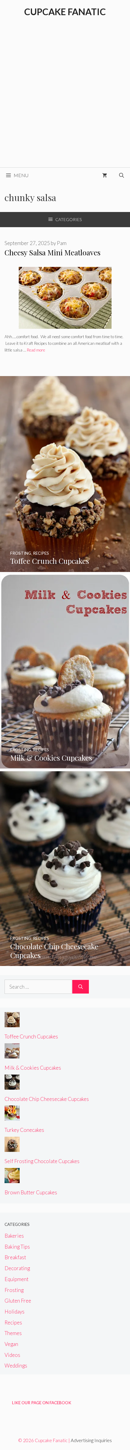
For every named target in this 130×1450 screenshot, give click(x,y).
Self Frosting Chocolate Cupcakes (42, 1161)
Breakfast (15, 1257)
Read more (36, 350)
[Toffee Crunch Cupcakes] (65, 568)
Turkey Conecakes (24, 1130)
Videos (12, 1355)
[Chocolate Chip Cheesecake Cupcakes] (65, 962)
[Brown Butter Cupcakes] (12, 1179)
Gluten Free (18, 1300)
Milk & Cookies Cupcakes (33, 1068)
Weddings (16, 1365)
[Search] (80, 987)
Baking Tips (17, 1246)
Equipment (16, 1279)
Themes (13, 1333)
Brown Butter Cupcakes (31, 1192)
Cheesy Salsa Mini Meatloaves (52, 252)
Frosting (14, 1290)
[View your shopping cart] (104, 175)
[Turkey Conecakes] (12, 1116)
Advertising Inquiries (91, 1440)
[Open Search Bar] (121, 175)
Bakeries (14, 1236)
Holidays (14, 1311)
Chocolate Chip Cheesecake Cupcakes (47, 1099)
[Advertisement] (65, 99)
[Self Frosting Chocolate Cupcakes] (12, 1148)
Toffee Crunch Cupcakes (31, 1036)
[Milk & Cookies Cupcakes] (65, 764)
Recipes (13, 1322)
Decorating (17, 1268)
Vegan (11, 1344)
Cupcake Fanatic (65, 11)
